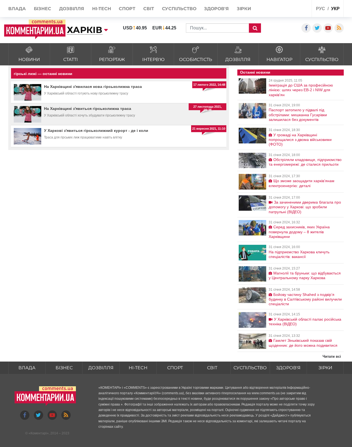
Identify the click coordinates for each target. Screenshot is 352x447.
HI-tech (138, 367)
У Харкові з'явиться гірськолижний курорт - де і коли (96, 130)
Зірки (325, 367)
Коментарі (39, 433)
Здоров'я (288, 367)
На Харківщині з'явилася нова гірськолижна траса (93, 86)
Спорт (175, 367)
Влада (26, 367)
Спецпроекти (286, 9)
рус (320, 8)
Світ (212, 367)
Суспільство (250, 367)
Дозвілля (101, 367)
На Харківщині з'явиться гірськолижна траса (87, 108)
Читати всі (332, 356)
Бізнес (64, 367)
